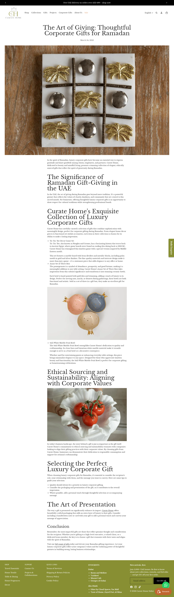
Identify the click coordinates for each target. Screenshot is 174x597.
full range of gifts (62, 544)
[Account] (161, 12)
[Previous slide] (5, 2)
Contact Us (29, 568)
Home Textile (10, 573)
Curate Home (108, 510)
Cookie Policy (52, 581)
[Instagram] (135, 587)
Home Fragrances (12, 581)
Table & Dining (11, 577)
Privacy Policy (53, 577)
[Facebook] (131, 587)
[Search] (156, 12)
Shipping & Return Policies (58, 573)
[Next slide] (166, 2)
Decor (7, 585)
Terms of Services (54, 568)
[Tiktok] (139, 587)
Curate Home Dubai (145, 591)
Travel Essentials (12, 568)
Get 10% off (161, 581)
